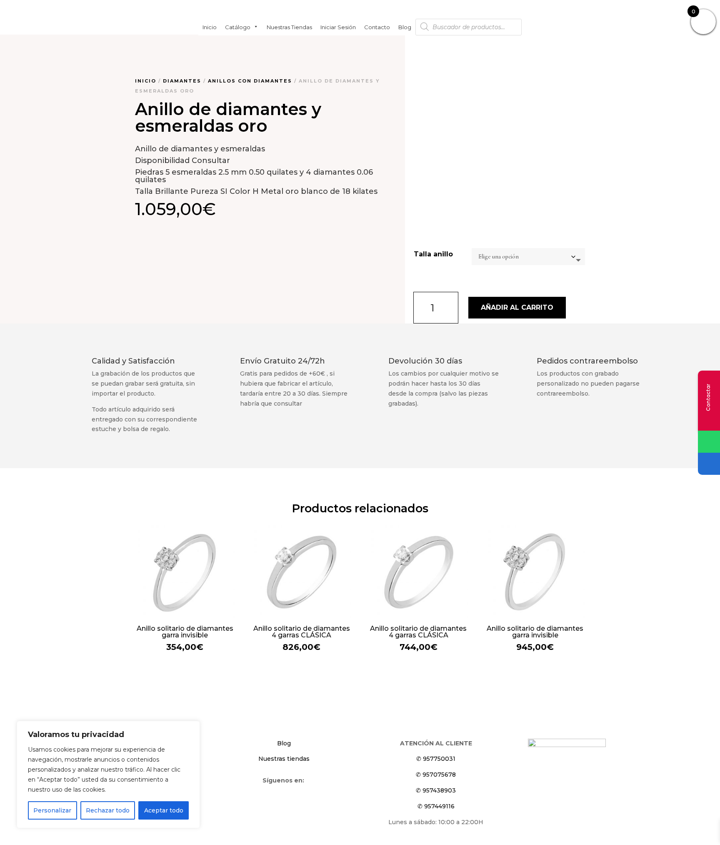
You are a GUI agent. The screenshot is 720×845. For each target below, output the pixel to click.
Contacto (377, 26)
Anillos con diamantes (250, 81)
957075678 (439, 774)
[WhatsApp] (709, 442)
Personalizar (52, 810)
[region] (108, 774)
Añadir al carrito (517, 307)
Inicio (209, 26)
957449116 (439, 806)
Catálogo (237, 26)
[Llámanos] (709, 464)
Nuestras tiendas (289, 26)
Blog (404, 26)
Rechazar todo (108, 810)
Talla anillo (433, 254)
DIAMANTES (182, 81)
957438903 (439, 790)
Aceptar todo (163, 810)
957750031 (439, 758)
